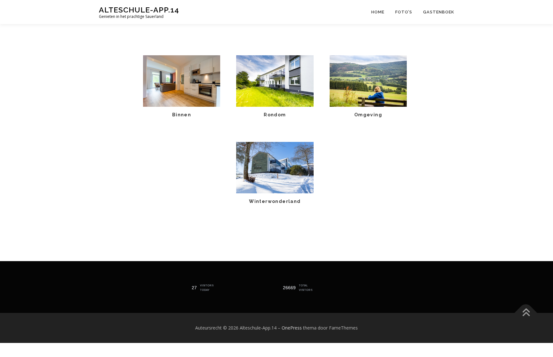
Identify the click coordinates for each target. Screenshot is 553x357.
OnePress (292, 328)
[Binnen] (181, 80)
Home (377, 12)
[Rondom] (275, 80)
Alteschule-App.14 (139, 9)
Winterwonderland (275, 201)
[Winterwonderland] (275, 167)
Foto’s (403, 12)
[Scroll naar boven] (526, 313)
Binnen (181, 115)
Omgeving (368, 115)
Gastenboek (438, 12)
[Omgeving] (368, 80)
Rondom (275, 115)
